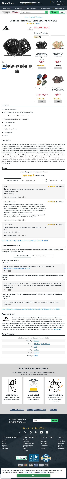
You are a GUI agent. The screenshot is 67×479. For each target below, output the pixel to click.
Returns (4, 443)
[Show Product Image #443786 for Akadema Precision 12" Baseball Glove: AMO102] (22, 66)
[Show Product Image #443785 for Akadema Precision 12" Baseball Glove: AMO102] (17, 66)
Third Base (37, 344)
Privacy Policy (29, 472)
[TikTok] (47, 432)
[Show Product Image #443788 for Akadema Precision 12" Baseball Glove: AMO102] (30, 66)
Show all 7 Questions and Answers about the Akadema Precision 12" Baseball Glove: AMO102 (30, 309)
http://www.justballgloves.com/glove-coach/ (16, 268)
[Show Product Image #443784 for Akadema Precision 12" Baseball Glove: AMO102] (13, 66)
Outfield (43, 344)
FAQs (3, 441)
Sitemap (60, 445)
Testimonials (44, 443)
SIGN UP (54, 420)
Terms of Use (61, 441)
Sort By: (46, 180)
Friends (42, 447)
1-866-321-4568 (17, 410)
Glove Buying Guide (28, 445)
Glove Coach (26, 441)
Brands (25, 448)
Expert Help (60, 4)
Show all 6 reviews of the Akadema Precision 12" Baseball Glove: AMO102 (25, 241)
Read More (57, 329)
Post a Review (12, 180)
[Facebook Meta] (20, 432)
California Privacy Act (43, 472)
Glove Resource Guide (28, 443)
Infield (48, 344)
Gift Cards (25, 450)
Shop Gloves (6, 8)
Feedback (60, 447)
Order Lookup (5, 447)
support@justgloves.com (36, 410)
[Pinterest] (35, 432)
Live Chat (53, 410)
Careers (43, 440)
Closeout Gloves (59, 8)
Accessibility (61, 448)
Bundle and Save (45, 8)
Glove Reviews (26, 440)
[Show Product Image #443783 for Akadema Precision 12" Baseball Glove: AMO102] (8, 66)
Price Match (5, 448)
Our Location (44, 441)
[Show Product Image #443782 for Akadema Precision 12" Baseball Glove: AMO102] (4, 66)
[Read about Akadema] (6, 28)
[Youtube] (41, 432)
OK (33, 476)
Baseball (36, 341)
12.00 (35, 347)
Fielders (36, 350)
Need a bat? (15, 12)
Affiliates (43, 448)
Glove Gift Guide (27, 447)
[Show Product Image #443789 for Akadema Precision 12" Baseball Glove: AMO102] (17, 71)
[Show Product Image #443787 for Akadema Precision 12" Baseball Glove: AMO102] (26, 66)
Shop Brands (18, 8)
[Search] (46, 12)
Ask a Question (22, 256)
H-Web (36, 355)
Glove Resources (31, 8)
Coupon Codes (44, 445)
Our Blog (60, 440)
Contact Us (4, 440)
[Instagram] (31, 432)
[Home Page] (8, 3)
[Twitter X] (25, 432)
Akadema (36, 353)
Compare (30, 29)
